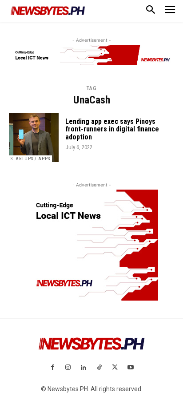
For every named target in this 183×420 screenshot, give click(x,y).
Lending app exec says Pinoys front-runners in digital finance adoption (112, 129)
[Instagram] (68, 367)
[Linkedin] (83, 367)
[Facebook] (52, 367)
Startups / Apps (30, 158)
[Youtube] (130, 367)
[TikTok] (99, 367)
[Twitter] (114, 367)
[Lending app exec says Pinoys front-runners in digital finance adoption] (34, 137)
